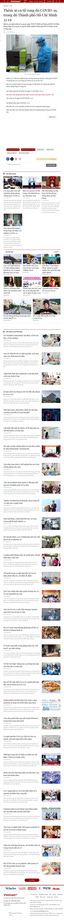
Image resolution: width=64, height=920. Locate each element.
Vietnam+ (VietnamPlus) (16, 1)
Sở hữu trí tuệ (33, 894)
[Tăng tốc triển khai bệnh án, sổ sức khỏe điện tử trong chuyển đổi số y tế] (51, 850)
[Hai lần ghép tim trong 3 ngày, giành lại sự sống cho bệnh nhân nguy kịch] (51, 705)
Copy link (20, 159)
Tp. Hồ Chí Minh (25, 153)
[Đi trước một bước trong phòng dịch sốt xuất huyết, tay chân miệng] (51, 650)
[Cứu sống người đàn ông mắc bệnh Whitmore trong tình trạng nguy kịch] (51, 723)
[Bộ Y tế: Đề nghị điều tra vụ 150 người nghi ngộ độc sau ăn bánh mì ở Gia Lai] (51, 687)
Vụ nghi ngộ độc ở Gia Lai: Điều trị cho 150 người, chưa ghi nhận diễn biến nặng (20, 737)
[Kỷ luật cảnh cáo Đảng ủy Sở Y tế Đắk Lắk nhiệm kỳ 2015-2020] (51, 396)
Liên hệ (56, 897)
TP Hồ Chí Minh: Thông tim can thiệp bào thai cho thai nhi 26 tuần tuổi (21, 665)
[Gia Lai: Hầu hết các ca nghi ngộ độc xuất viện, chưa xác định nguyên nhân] (51, 358)
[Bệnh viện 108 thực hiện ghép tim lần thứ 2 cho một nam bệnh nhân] (51, 777)
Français (36, 1)
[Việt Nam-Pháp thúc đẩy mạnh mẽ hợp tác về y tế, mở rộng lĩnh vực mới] (51, 596)
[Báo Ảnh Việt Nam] (20, 888)
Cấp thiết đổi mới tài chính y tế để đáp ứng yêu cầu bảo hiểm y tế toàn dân (21, 429)
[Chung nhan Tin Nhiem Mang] (16, 914)
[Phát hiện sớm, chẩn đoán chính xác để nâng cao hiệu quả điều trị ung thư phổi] (51, 415)
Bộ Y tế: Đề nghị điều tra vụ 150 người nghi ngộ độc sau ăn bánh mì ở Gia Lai (21, 683)
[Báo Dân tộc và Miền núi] (54, 888)
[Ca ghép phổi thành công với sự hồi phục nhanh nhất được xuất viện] (51, 560)
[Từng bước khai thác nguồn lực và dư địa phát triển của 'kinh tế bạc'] (51, 378)
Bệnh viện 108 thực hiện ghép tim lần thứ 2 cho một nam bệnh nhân (21, 773)
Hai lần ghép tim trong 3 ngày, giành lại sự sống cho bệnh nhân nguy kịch (20, 701)
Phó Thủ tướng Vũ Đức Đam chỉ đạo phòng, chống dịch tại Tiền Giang (50, 194)
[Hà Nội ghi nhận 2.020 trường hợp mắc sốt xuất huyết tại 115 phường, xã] (51, 542)
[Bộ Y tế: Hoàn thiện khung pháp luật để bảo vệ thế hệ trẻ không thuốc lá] (51, 632)
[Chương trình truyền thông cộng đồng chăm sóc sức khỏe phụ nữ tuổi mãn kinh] (51, 814)
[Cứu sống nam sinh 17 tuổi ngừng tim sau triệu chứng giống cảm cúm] (51, 469)
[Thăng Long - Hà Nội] (53, 1)
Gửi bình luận (51, 165)
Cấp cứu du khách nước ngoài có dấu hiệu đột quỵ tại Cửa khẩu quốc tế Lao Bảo (21, 483)
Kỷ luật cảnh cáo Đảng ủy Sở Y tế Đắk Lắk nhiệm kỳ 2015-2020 (22, 392)
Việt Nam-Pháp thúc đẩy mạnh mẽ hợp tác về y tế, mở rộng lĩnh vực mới (21, 592)
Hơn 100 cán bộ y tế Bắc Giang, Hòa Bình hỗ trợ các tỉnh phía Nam (31, 193)
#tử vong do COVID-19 (13, 149)
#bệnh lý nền (50, 149)
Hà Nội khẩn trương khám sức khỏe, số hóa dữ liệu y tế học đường (21, 336)
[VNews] (28, 888)
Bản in (16, 159)
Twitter (12, 159)
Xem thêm (32, 880)
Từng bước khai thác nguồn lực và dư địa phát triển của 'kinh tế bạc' (21, 374)
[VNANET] (34, 888)
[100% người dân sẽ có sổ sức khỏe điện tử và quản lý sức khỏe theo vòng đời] (51, 795)
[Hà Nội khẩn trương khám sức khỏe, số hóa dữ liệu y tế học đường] (51, 340)
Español (41, 1)
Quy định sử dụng (43, 894)
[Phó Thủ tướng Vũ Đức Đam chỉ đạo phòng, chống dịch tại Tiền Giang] (51, 182)
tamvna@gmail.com (35, 906)
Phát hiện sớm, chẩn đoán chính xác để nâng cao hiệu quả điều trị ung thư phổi (21, 411)
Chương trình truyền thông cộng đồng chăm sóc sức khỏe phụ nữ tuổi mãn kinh (21, 810)
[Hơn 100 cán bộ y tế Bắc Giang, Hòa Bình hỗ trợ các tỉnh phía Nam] (32, 182)
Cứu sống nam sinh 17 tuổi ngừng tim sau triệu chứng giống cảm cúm (21, 465)
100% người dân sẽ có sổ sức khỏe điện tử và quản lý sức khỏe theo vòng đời (20, 792)
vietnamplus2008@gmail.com (41, 911)
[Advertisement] (32, 131)
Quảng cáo (50, 897)
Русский (49, 1)
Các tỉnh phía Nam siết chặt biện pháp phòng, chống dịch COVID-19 (12, 193)
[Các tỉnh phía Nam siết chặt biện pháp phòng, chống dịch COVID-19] (13, 182)
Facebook (8, 159)
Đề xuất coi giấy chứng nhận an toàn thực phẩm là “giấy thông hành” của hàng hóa (22, 447)
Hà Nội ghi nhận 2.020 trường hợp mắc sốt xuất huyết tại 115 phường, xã (22, 538)
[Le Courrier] (10, 888)
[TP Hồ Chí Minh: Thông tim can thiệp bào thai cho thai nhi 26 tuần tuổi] (51, 669)
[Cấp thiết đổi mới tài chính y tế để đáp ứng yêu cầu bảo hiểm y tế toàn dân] (51, 433)
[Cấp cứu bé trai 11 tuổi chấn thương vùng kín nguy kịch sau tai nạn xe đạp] (51, 614)
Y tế (10, 6)
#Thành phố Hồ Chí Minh (28, 149)
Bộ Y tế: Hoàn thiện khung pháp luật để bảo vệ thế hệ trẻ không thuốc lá (21, 628)
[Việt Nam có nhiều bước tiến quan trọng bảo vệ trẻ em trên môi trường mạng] (51, 832)
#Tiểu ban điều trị (11, 153)
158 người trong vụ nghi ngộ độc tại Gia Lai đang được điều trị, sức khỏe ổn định (20, 574)
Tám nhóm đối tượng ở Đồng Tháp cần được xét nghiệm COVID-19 (12, 230)
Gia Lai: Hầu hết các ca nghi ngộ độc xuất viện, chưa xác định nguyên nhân (21, 354)
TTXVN (37, 897)
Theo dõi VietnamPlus (42, 159)
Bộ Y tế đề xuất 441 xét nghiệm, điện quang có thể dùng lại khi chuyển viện (21, 864)
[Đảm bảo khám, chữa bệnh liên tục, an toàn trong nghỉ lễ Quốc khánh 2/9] (51, 523)
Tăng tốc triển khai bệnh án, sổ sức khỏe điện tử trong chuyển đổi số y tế (22, 846)
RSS (50, 894)
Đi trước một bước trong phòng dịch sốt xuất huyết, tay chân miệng (21, 646)
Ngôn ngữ (60, 894)
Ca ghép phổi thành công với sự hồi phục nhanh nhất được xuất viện (22, 556)
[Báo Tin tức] (44, 888)
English (31, 1)
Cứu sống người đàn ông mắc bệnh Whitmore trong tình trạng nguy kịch (21, 719)
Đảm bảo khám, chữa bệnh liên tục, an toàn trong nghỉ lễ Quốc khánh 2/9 (20, 519)
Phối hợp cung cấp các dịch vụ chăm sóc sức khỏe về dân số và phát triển (20, 755)
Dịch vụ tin (42, 897)
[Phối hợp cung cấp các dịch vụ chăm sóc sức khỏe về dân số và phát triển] (51, 759)
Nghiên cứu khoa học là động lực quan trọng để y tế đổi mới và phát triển (21, 501)
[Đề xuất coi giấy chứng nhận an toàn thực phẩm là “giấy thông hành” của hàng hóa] (51, 451)
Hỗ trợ (54, 894)
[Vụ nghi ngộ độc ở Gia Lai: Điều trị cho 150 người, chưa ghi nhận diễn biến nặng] (51, 741)
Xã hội (6, 6)
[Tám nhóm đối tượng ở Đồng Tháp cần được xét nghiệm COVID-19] (13, 220)
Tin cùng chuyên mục (14, 332)
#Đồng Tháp (40, 149)
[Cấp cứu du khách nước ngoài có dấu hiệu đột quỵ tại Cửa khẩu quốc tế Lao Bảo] (51, 487)
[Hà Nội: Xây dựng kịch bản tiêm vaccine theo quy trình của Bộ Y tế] (30, 95)
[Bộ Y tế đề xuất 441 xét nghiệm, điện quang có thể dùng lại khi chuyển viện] (51, 868)
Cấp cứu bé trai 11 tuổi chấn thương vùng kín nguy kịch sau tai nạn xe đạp (20, 610)
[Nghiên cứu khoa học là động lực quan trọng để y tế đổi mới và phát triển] (51, 505)
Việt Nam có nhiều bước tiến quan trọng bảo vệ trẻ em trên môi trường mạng (21, 828)
